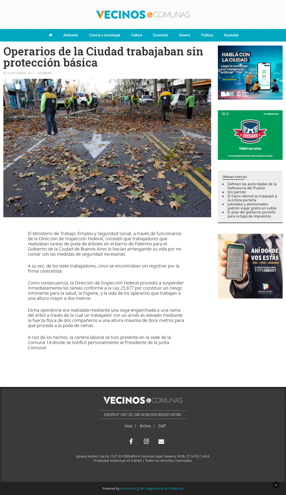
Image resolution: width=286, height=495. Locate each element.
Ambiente (70, 35)
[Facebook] (131, 441)
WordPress (128, 488)
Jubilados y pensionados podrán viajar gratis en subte (251, 206)
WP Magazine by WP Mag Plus (162, 488)
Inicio (128, 426)
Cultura (136, 35)
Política (207, 35)
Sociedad (231, 35)
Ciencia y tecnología (104, 35)
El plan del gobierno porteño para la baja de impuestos (251, 214)
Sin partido (236, 192)
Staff (162, 426)
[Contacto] (160, 442)
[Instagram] (145, 441)
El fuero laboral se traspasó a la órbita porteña (252, 198)
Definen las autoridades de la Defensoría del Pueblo (252, 186)
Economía (160, 35)
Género (184, 35)
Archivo (145, 426)
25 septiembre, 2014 (20, 73)
